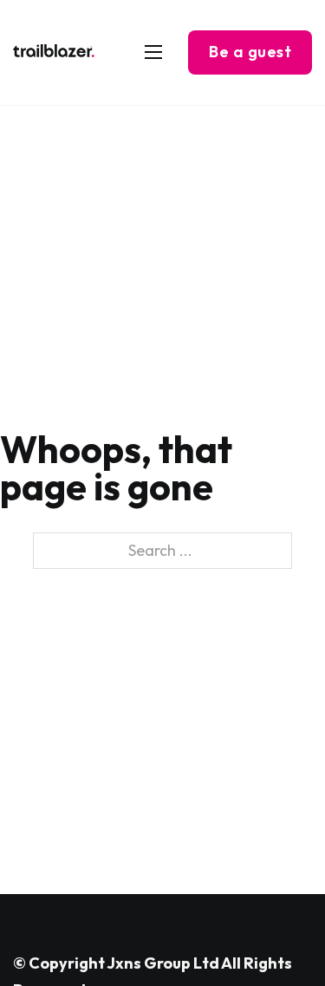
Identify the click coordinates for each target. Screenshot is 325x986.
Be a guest (250, 52)
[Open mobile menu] (153, 52)
